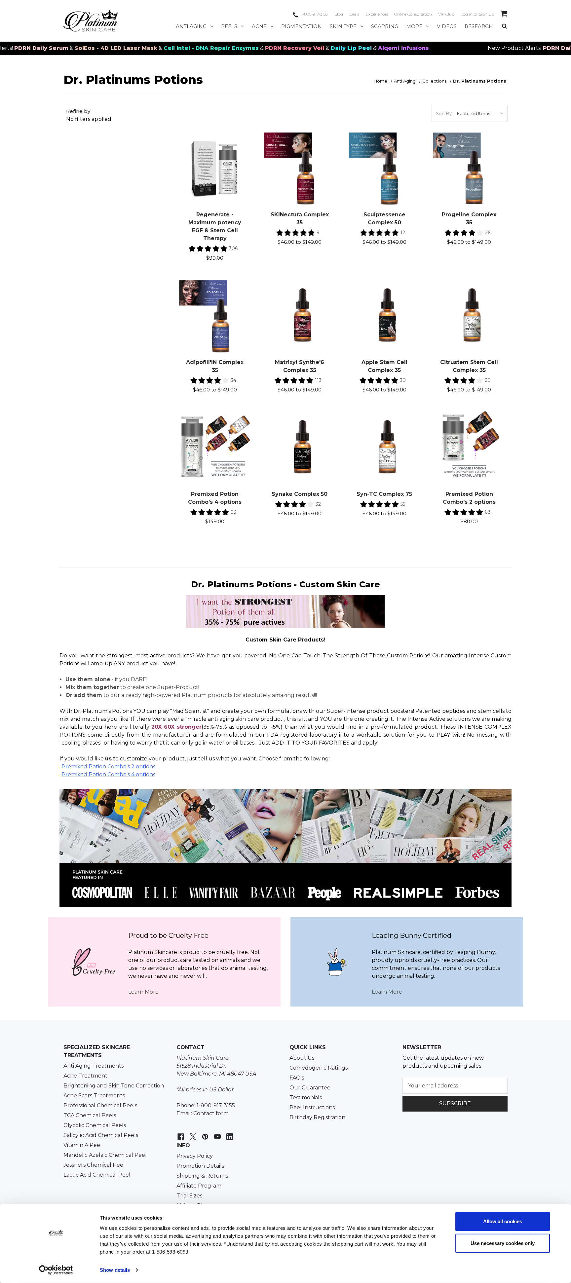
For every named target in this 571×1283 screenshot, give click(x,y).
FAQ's (296, 1078)
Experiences (377, 14)
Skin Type (343, 26)
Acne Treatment (85, 1076)
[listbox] (481, 113)
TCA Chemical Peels (89, 1115)
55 (402, 504)
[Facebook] (179, 1133)
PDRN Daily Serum (533, 48)
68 (488, 512)
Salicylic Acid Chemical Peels (100, 1135)
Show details (115, 1270)
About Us (301, 1058)
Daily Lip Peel (314, 48)
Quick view (215, 161)
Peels (229, 26)
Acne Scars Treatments (94, 1095)
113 (318, 380)
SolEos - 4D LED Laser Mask (79, 48)
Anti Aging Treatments (93, 1066)
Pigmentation (301, 26)
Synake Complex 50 (299, 494)
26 (487, 233)
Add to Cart (215, 175)
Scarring (384, 26)
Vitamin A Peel (82, 1145)
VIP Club (446, 14)
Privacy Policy (194, 1156)
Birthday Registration (317, 1117)
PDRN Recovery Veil (257, 48)
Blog (338, 14)
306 (233, 248)
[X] (192, 1133)
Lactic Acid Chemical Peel (97, 1175)
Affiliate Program (198, 1186)
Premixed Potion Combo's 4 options (215, 498)
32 (318, 504)
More (414, 26)
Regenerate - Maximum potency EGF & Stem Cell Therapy (214, 226)
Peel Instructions (312, 1107)
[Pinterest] (204, 1133)
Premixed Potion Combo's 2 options (469, 498)
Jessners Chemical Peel (94, 1165)
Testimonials (305, 1097)
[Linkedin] (228, 1133)
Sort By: (444, 113)
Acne (259, 26)
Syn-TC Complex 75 (384, 494)
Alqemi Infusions (366, 48)
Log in (467, 14)
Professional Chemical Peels (100, 1105)
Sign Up (486, 14)
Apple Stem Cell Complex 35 (384, 366)
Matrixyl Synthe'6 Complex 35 (299, 366)
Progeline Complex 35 (469, 218)
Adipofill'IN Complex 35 (215, 366)
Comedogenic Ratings (318, 1068)
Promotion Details (200, 1166)
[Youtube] (216, 1133)
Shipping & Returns (202, 1176)
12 (402, 233)
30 (403, 380)
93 (233, 512)
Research (479, 26)
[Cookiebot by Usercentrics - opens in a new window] (56, 1270)
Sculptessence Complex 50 (384, 218)
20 (488, 380)
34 (233, 380)
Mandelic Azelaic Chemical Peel (105, 1155)
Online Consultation (413, 14)
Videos (447, 26)
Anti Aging (191, 26)
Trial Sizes (189, 1195)
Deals (354, 14)
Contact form (211, 1113)
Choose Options (300, 175)
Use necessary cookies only (503, 1243)
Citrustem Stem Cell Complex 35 (469, 366)
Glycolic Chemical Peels (94, 1125)
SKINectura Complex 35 (300, 218)
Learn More (143, 992)
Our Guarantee (309, 1087)
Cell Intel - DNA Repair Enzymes (174, 48)
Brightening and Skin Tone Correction (113, 1085)
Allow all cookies (502, 1221)
